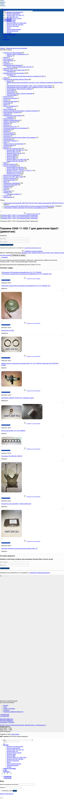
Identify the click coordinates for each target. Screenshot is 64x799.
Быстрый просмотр (5, 280)
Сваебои (6, 131)
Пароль (3, 787)
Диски (5, 62)
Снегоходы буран (8, 134)
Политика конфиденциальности (13, 712)
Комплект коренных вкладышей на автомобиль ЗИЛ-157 (19, 548)
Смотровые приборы (13, 194)
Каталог (6, 10)
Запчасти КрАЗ (11, 20)
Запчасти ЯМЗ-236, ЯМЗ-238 (15, 169)
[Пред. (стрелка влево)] (0, 798)
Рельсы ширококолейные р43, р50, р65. (19, 67)
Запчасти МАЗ (11, 21)
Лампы (5, 104)
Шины (8, 28)
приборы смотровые (9, 122)
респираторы (7, 129)
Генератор (10, 117)
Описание (4, 257)
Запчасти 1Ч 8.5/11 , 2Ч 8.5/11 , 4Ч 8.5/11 (19, 170)
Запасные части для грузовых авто (14, 70)
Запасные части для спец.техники (16, 48)
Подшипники (7, 191)
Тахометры (10, 74)
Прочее (9, 32)
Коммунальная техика (10, 101)
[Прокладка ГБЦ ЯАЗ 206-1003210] (11, 444)
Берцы (9, 81)
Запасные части (8, 68)
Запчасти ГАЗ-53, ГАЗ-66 (14, 18)
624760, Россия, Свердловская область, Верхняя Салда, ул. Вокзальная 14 (23, 725)
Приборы (6, 192)
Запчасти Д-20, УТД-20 (14, 173)
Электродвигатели (12, 31)
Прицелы (6, 123)
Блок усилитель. (8, 60)
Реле (4, 189)
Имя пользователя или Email (9, 784)
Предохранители (8, 118)
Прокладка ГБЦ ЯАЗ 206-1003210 (11, 456)
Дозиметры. (7, 63)
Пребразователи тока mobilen (12, 115)
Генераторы (7, 186)
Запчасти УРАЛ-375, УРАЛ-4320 (16, 23)
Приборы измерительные (11, 120)
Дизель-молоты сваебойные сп (17, 54)
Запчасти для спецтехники (15, 12)
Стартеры (6, 188)
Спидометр (10, 71)
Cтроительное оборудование (12, 52)
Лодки (9, 107)
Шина (5, 162)
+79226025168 (4, 714)
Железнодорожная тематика (12, 65)
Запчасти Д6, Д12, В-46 (14, 172)
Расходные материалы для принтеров (15, 128)
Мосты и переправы (9, 106)
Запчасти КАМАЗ (12, 155)
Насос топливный (8, 109)
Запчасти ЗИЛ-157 (12, 17)
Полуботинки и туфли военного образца (19, 89)
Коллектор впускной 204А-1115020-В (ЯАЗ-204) (16, 504)
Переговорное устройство (11, 112)
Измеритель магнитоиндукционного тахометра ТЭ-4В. (27, 76)
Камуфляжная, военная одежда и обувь (15, 79)
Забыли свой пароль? (7, 794)
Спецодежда (11, 92)
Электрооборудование (14, 29)
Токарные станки (8, 145)
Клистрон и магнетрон (10, 98)
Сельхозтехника (8, 133)
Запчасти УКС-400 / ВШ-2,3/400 (13, 177)
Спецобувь (6, 136)
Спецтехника (7, 139)
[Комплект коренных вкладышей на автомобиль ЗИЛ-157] (11, 536)
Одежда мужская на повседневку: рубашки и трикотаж (20, 111)
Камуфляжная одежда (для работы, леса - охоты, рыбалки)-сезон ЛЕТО (29, 85)
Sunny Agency (15, 734)
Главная (2, 48)
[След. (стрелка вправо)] (2, 798)
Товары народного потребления (13, 144)
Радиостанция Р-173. (9, 126)
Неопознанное (7, 197)
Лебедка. (9, 56)
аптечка (5, 57)
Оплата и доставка (9, 34)
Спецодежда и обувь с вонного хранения (19, 93)
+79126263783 (4, 716)
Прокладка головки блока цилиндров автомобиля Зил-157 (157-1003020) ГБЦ (25, 286)
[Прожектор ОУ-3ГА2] (11, 318)
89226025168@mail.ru (6, 719)
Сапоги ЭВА (10, 90)
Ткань (5, 142)
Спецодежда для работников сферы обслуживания (19, 137)
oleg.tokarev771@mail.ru (7, 722)
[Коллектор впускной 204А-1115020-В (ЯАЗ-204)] (11, 492)
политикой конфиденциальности (32, 247)
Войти (14, 790)
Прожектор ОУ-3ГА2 (7, 330)
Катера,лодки (7, 96)
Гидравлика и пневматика (11, 183)
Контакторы (7, 103)
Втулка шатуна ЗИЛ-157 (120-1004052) (13, 430)
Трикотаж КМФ (11, 95)
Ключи (5, 100)
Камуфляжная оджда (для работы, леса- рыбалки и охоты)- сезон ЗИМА (29, 87)
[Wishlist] (2, 320)
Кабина (5, 78)
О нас (5, 37)
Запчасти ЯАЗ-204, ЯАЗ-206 (15, 167)
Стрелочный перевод (10, 140)
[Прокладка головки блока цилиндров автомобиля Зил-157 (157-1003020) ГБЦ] (26, 273)
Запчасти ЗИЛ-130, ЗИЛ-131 (15, 15)
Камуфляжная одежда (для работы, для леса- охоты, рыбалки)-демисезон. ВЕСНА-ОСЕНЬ (35, 82)
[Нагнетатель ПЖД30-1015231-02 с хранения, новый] (11, 386)
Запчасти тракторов (13, 26)
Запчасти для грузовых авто (12, 148)
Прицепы (6, 125)
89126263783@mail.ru (6, 720)
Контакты (6, 39)
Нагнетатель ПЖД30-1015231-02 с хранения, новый (17, 398)
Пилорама (6, 114)
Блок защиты (7, 59)
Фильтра (6, 147)
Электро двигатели (9, 164)
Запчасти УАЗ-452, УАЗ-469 (15, 24)
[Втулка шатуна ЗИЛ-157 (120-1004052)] (21, 419)
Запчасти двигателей (13, 13)
